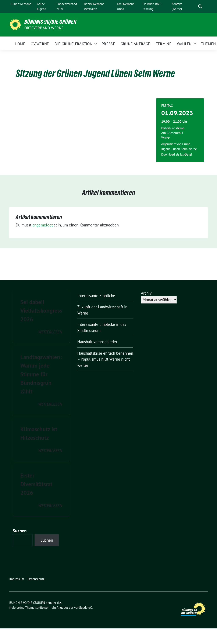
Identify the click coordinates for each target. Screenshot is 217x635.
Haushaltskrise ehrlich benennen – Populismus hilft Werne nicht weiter (105, 359)
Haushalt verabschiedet (97, 341)
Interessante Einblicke (96, 295)
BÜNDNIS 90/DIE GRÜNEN (50, 22)
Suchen (20, 531)
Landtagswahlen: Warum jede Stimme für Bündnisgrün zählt (41, 374)
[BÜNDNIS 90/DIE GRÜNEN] (15, 24)
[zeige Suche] (200, 6)
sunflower (42, 607)
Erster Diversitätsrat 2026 (36, 484)
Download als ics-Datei (176, 154)
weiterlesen (50, 331)
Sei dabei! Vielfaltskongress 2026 (41, 310)
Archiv (146, 293)
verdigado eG (83, 607)
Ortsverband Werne (44, 27)
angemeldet (42, 225)
